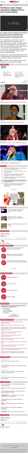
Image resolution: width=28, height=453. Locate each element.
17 (4, 239)
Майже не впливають (8, 311)
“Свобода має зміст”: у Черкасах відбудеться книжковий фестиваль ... (15, 217)
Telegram (19, 62)
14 (25, 238)
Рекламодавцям (14, 447)
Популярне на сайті (7, 319)
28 (25, 239)
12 (21, 238)
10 (18, 238)
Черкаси (3, 1)
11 (20, 238)
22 (14, 239)
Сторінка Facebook (12, 277)
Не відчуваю (6, 312)
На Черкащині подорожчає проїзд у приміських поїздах (7, 74)
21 (12, 239)
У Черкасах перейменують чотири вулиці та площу (12, 325)
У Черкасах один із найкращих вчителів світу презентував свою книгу (11, 335)
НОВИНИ (3, 166)
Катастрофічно (6, 308)
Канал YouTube (11, 296)
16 (3, 239)
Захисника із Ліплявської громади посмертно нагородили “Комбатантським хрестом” (14, 174)
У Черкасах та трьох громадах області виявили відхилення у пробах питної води (11, 332)
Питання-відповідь (6, 245)
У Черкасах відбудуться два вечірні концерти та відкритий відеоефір (15, 210)
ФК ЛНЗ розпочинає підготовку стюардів (10, 361)
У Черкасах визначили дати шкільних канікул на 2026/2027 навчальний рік (15, 177)
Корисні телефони (6, 445)
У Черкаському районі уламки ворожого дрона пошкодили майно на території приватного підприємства (14, 185)
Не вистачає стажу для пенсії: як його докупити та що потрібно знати (15, 248)
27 (23, 239)
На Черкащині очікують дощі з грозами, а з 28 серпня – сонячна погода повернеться (13, 339)
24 (18, 239)
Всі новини (14, 189)
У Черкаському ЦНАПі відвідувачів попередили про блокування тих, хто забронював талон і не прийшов (12, 352)
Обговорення (5, 382)
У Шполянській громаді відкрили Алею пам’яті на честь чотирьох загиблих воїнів (15, 169)
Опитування (4, 303)
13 (23, 238)
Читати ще (14, 268)
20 (10, 239)
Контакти (23, 445)
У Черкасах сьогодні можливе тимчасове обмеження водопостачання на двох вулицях (13, 345)
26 (21, 239)
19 (8, 239)
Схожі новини (5, 357)
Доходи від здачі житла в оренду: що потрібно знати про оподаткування (15, 255)
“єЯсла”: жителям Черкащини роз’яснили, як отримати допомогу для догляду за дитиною (17, 261)
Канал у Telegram (11, 283)
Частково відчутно (7, 310)
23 (16, 239)
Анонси (3, 207)
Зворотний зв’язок (16, 445)
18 (6, 239)
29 (1, 241)
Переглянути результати (14, 316)
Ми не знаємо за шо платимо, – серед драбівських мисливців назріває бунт (20, 75)
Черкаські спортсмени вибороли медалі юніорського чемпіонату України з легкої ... (12, 372)
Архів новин (4, 231)
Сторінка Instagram (12, 290)
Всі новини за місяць (5, 243)
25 (20, 239)
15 (1, 239)
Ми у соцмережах (6, 273)
